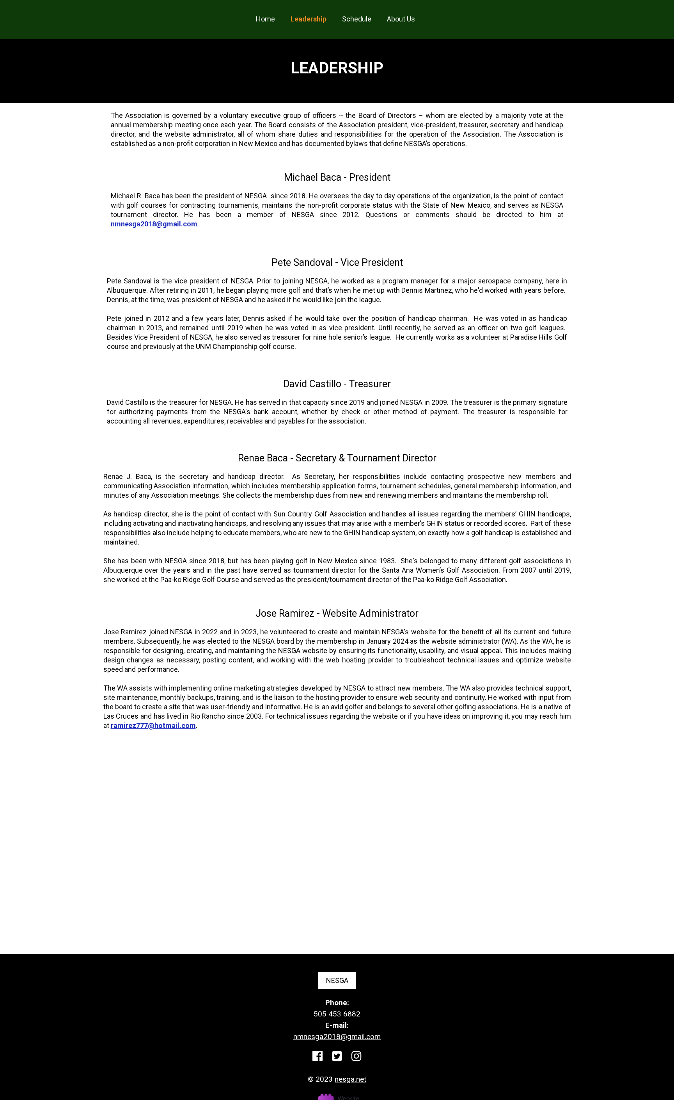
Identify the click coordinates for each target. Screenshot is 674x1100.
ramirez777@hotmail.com (153, 725)
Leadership (308, 19)
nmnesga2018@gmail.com (154, 224)
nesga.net (350, 1079)
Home (265, 19)
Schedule (356, 19)
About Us (401, 19)
